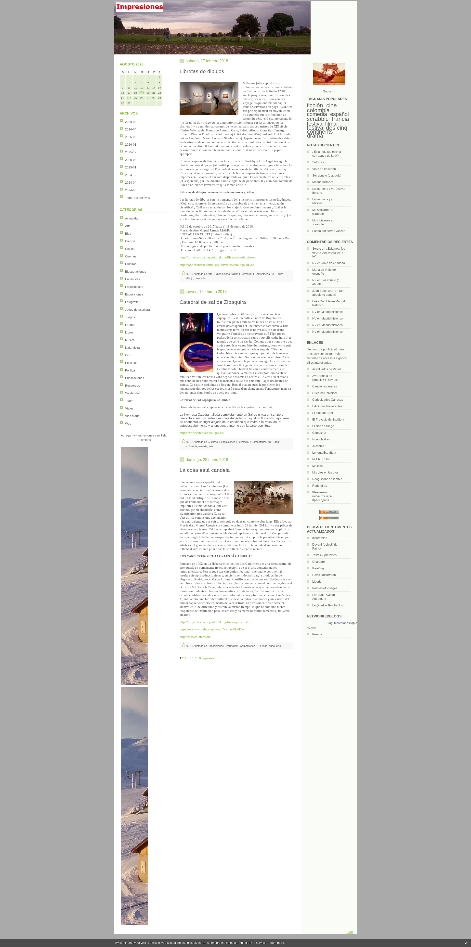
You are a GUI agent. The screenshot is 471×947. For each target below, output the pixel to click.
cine (331, 105)
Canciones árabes (324, 386)
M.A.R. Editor (321, 459)
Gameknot (319, 433)
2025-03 (130, 160)
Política (130, 370)
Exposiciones (134, 294)
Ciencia (130, 241)
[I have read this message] (466, 943)
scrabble (318, 119)
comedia (317, 114)
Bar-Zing (318, 568)
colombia (318, 110)
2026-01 (130, 144)
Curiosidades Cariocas (327, 399)
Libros (129, 332)
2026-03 (130, 137)
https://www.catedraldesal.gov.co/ (202, 433)
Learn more (276, 943)
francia (340, 119)
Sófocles (318, 162)
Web (128, 423)
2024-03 (130, 190)
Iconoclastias (321, 439)
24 (129, 98)
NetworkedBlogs (317, 623)
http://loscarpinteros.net (195, 637)
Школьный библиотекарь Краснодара (322, 496)
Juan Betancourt (323, 291)
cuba (272, 645)
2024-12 (130, 175)
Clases (129, 249)
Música (130, 340)
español (339, 114)
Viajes (129, 408)
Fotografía (132, 302)
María (316, 269)
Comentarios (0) (264, 273)
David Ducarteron (324, 575)
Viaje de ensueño (324, 169)
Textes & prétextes (324, 555)
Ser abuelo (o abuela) (326, 175)
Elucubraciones (135, 271)
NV (314, 263)
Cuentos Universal (324, 393)
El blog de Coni (322, 413)
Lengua (130, 325)
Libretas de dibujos (202, 71)
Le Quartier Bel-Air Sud (327, 605)
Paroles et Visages (324, 588)
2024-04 (130, 182)
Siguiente (208, 658)
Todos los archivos (137, 198)
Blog (128, 233)
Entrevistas (132, 279)
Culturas (130, 264)
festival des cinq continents (327, 130)
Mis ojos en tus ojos (325, 472)
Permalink (246, 273)
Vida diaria (132, 416)
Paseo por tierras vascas (328, 231)
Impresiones (341, 623)
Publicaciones (134, 378)
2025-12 (130, 152)
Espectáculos (134, 287)
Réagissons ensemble (327, 479)
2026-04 (130, 129)
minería (202, 446)
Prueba (317, 634)
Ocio (128, 355)
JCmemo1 (319, 446)
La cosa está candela (205, 470)
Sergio (316, 248)
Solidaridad (133, 393)
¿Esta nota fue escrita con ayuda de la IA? (328, 252)
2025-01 (130, 167)
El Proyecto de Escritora (328, 419)
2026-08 (130, 122)
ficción (315, 105)
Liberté (317, 581)
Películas (131, 363)
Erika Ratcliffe (321, 301)
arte (211, 446)
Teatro (129, 401)
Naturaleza (132, 347)
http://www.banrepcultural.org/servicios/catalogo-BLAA (217, 265)
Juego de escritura (137, 309)
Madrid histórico (323, 182)
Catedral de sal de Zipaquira (213, 302)
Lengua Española (324, 452)
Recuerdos (132, 385)
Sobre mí (329, 91)
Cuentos (130, 256)
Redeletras (319, 485)
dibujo (189, 278)
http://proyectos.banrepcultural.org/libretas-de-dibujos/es (218, 257)
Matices (317, 466)
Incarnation (319, 538)
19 (141, 92)
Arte (128, 226)
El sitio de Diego (323, 426)
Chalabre (318, 561)
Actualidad (132, 218)
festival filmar (322, 124)
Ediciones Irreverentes (327, 406)
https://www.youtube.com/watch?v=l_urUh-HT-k (212, 629)
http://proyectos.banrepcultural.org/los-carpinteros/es (215, 622)
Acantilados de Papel (326, 369)
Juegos (130, 317)
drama (315, 135)
